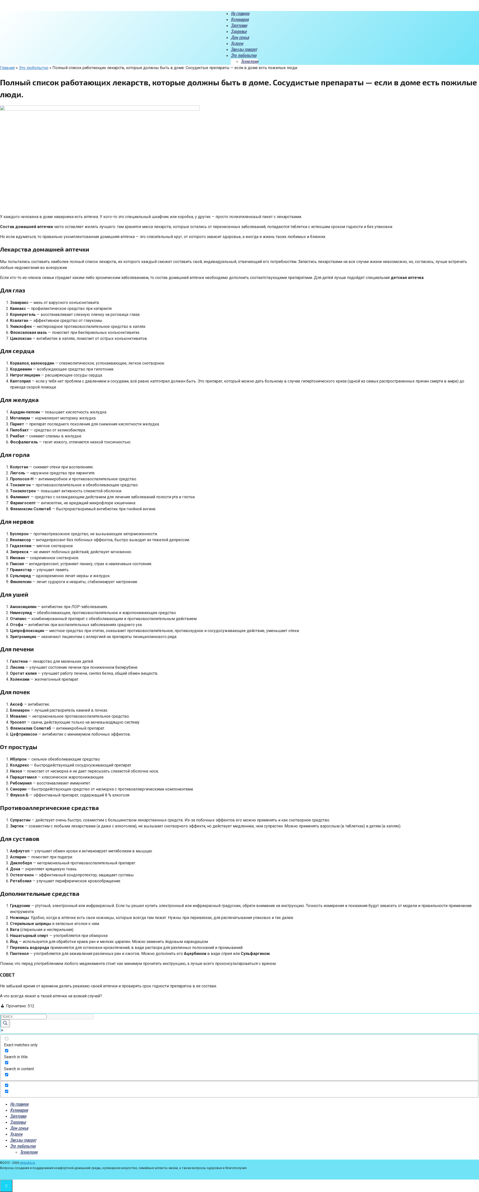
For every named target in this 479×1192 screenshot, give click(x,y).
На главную (240, 13)
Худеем (237, 43)
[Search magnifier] (5, 1023)
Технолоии (249, 61)
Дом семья (240, 37)
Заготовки (239, 25)
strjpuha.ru (27, 1163)
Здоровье (239, 31)
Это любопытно (243, 55)
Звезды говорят (244, 49)
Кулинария (240, 19)
